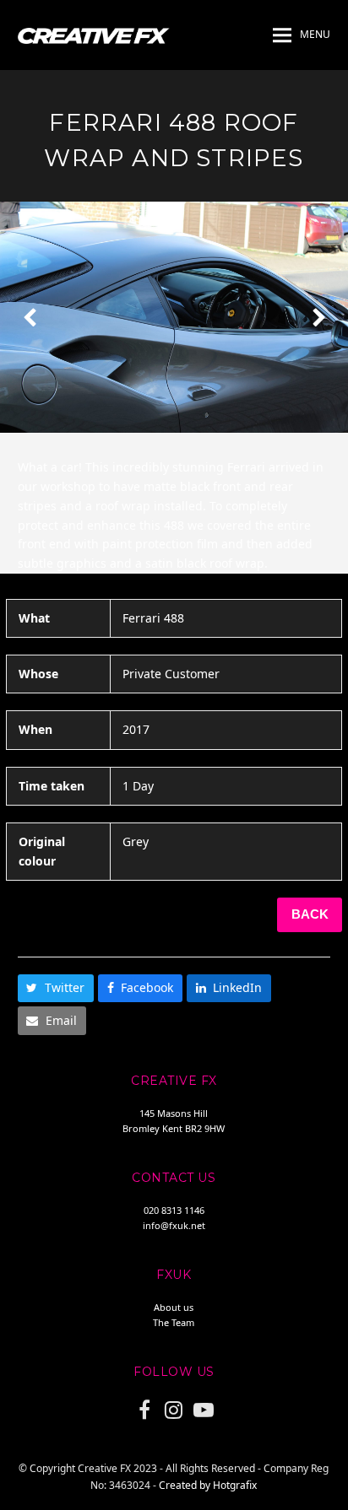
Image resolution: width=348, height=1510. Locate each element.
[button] (301, 35)
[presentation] (29, 317)
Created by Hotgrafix (208, 1485)
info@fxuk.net (174, 1225)
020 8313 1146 (174, 1210)
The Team (173, 1322)
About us (173, 1307)
